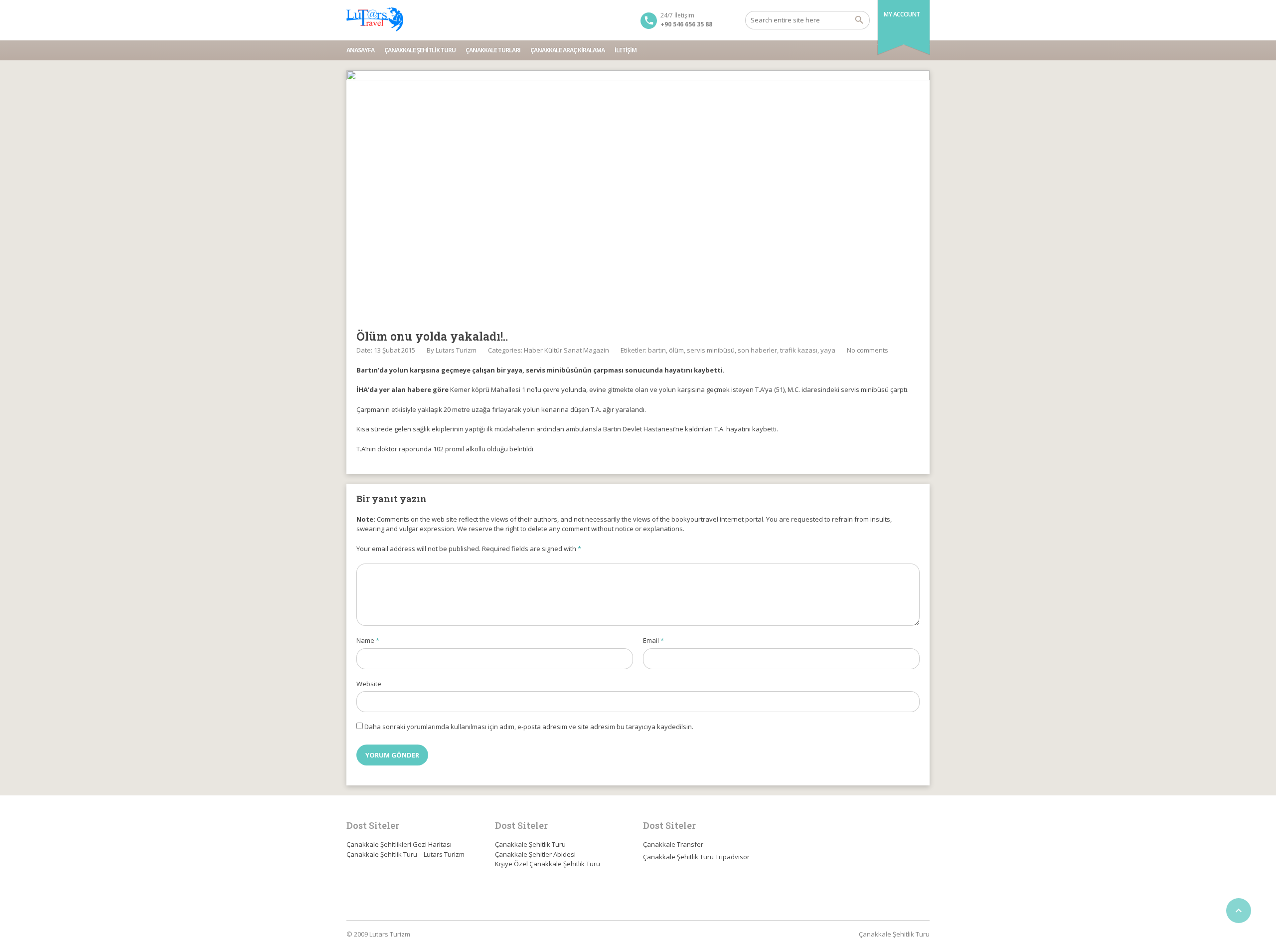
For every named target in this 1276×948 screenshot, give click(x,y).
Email (653, 640)
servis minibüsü (711, 350)
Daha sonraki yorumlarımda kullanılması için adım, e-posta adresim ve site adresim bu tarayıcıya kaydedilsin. (528, 726)
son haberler (757, 350)
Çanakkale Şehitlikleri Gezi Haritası (399, 844)
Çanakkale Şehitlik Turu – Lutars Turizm (405, 854)
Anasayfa (360, 50)
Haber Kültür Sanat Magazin (566, 350)
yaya (827, 350)
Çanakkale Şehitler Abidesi (535, 854)
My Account (902, 14)
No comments (867, 350)
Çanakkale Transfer (673, 844)
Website (368, 683)
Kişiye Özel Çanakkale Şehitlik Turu (547, 863)
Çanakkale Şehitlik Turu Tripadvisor (696, 856)
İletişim (626, 50)
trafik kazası (798, 350)
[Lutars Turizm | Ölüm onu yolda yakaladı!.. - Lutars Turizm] (374, 19)
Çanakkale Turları (493, 50)
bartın (657, 350)
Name (367, 640)
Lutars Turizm (456, 350)
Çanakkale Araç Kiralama (567, 50)
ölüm (676, 350)
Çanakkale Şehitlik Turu (420, 50)
